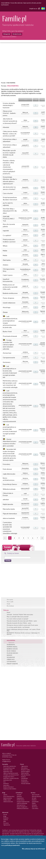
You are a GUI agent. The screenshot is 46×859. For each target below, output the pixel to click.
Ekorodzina (24, 768)
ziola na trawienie (9, 518)
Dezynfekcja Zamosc (10, 484)
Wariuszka (25, 463)
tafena (25, 203)
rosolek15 (25, 356)
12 (35, 127)
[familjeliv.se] (43, 8)
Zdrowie (34, 805)
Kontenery (6, 362)
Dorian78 (43, 187)
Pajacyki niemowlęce (10, 514)
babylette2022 (25, 512)
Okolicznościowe (8, 801)
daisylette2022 (25, 503)
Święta (34, 803)
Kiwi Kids (25, 210)
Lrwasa (25, 192)
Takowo (43, 269)
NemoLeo (25, 478)
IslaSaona (25, 483)
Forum (3, 83)
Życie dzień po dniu (8, 796)
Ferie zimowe (7, 469)
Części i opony (8, 275)
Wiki (4, 821)
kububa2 (25, 335)
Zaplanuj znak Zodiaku (9, 788)
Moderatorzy (20, 800)
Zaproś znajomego (22, 803)
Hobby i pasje (7, 800)
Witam (5, 246)
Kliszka (25, 229)
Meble (5, 251)
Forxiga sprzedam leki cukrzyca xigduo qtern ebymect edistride (8, 344)
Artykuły (5, 818)
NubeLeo (25, 473)
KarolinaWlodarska (25, 269)
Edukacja (6, 783)
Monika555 (25, 224)
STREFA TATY (11, 659)
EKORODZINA (11, 644)
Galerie (5, 819)
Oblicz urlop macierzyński (10, 773)
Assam (43, 244)
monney (43, 224)
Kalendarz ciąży (7, 769)
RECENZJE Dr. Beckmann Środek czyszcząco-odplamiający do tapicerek (23, 633)
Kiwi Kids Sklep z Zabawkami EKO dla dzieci (10, 211)
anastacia (25, 179)
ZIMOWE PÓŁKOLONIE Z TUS (8, 219)
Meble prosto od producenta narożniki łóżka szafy (10, 287)
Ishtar (25, 250)
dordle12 (43, 203)
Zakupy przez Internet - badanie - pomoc (9, 113)
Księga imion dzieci (8, 776)
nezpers (25, 197)
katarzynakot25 (25, 488)
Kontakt (19, 794)
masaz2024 (25, 153)
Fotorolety (6, 464)
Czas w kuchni (8, 193)
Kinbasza (25, 234)
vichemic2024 (25, 166)
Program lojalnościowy (23, 801)
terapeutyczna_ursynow (25, 218)
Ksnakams (25, 517)
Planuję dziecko (25, 775)
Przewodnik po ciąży (9, 768)
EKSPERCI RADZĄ (12, 646)
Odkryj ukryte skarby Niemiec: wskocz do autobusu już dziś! (10, 133)
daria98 (25, 139)
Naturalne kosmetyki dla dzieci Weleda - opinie (19, 623)
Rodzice (23, 776)
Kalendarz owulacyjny (9, 766)
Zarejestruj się (17, 34)
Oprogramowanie (9, 357)
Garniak (25, 498)
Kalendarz (6, 785)
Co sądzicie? (7, 235)
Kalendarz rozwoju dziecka (11, 778)
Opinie (5, 794)
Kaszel (8, 612)
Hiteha (25, 120)
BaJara (43, 498)
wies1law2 (25, 254)
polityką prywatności (12, 845)
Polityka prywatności (22, 808)
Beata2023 (25, 187)
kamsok (25, 239)
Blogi (4, 816)
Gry (4, 781)
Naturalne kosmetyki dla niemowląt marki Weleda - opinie (22, 621)
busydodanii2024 (25, 132)
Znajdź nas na (33, 8)
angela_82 (25, 286)
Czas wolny (35, 808)
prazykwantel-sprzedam (25, 321)
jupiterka (43, 249)
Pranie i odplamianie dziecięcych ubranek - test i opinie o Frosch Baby (23, 630)
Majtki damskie (8, 504)
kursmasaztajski (25, 527)
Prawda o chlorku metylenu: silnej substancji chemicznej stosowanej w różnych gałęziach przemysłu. (9, 167)
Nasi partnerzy (21, 805)
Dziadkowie (24, 778)
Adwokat (6, 127)
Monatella (25, 264)
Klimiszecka (25, 297)
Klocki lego (6, 307)
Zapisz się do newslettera (9, 36)
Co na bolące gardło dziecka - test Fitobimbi (18, 627)
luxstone (43, 229)
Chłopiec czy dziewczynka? (11, 775)
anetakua (25, 352)
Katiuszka (25, 126)
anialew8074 (25, 145)
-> (42, 538)
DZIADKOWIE (11, 657)
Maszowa (25, 361)
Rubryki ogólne (25, 771)
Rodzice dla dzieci (8, 787)
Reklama (19, 796)
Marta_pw (25, 112)
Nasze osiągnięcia (22, 806)
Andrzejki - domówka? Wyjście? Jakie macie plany (20, 614)
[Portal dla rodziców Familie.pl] (14, 22)
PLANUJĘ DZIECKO (12, 653)
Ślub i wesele (25, 773)
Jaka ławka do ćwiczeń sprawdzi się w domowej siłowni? (10, 121)
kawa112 (43, 126)
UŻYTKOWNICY (11, 661)
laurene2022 (25, 508)
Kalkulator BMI (7, 780)
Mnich (25, 330)
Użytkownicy (24, 781)
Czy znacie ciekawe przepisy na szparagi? (17, 618)
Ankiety (5, 265)
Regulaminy (20, 798)
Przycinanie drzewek (10, 336)
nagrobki (6, 231)
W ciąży (34, 798)
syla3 (43, 234)
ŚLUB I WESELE (11, 651)
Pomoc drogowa (8, 298)
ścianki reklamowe (9, 303)
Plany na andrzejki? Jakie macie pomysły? (18, 616)
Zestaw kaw (7, 353)
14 (35, 488)
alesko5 (25, 306)
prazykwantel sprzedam (25, 343)
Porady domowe (25, 783)
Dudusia (43, 120)
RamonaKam (25, 468)
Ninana (25, 245)
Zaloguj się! (6, 34)
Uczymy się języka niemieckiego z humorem (9, 105)
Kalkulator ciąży (7, 771)
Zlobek (5, 312)
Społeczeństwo (7, 798)
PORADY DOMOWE (12, 663)
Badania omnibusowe (10, 293)
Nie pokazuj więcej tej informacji (33, 849)
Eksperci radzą (25, 769)
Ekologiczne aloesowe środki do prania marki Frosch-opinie (22, 625)
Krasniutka (25, 302)
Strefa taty (24, 780)
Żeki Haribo (7, 260)
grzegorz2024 (25, 104)
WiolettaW (43, 488)
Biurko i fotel (7, 331)
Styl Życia (34, 806)
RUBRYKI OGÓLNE (12, 649)
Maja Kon (43, 254)
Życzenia (6, 823)
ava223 (43, 112)
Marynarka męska (9, 509)
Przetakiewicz (25, 279)
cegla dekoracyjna (9, 474)
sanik (25, 493)
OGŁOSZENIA (10, 83)
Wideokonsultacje (9, 489)
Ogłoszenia (11, 642)
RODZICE (9, 655)
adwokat (6, 499)
